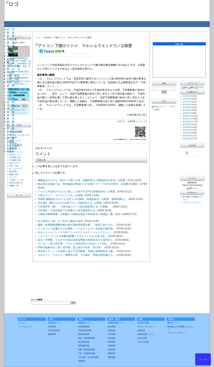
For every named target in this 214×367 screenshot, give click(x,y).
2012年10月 (188, 121)
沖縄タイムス (15, 140)
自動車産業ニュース (146, 334)
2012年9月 (187, 124)
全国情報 (111, 330)
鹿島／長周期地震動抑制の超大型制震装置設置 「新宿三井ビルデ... (76, 224)
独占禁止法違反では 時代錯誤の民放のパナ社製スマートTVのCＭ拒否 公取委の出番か (88, 184)
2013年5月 (187, 102)
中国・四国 (13, 79)
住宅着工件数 (14, 131)
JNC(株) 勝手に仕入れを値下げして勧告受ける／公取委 (70, 202)
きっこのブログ (15, 169)
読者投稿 (12, 148)
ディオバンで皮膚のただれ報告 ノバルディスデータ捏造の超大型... (76, 228)
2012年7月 (187, 130)
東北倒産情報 (83, 334)
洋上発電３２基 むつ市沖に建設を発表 (60, 221)
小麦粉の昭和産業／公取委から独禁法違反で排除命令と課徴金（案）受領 (79, 214)
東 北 (10, 62)
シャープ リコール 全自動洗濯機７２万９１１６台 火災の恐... (72, 236)
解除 (24, 99)
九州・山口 (13, 82)
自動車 (10, 141)
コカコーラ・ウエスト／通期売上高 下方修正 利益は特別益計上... (76, 255)
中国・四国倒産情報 (86, 353)
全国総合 (12, 92)
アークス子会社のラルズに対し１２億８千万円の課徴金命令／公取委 (76, 191)
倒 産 (10, 46)
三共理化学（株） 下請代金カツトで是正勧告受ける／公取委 (74, 206)
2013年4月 (187, 104)
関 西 (10, 121)
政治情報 (111, 327)
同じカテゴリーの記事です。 (51, 172)
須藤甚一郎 (14, 186)
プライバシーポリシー (192, 202)
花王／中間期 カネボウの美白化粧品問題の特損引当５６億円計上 (75, 240)
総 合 (10, 32)
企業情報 (47, 37)
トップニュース (15, 26)
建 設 (10, 42)
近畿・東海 (13, 75)
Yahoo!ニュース (16, 129)
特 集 (10, 128)
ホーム (10, 23)
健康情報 (141, 330)
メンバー (13, 177)
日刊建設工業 (15, 157)
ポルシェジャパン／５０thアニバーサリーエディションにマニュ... (75, 232)
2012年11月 (188, 119)
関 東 (10, 72)
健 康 (10, 138)
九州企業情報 (54, 330)
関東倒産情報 (83, 346)
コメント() (142, 121)
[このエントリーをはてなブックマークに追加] (41, 51)
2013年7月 (187, 96)
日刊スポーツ (15, 163)
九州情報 (111, 334)
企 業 (10, 36)
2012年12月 (188, 116)
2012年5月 (187, 136)
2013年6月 (187, 99)
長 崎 (10, 112)
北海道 (10, 59)
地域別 (10, 52)
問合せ (10, 151)
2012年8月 (187, 127)
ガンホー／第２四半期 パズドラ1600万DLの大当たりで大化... (73, 243)
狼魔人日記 (14, 174)
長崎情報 (111, 353)
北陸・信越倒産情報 (86, 338)
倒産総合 (12, 49)
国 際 (10, 125)
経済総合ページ (54, 323)
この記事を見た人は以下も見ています (56, 166)
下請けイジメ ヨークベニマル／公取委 (60, 195)
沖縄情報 (111, 346)
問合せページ (173, 323)
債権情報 (82, 361)
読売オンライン (15, 154)
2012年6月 (187, 133)
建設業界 (52, 334)
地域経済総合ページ (116, 323)
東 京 (10, 69)
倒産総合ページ (84, 323)
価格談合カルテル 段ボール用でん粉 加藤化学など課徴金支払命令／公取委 (81, 180)
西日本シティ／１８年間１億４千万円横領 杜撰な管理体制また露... (76, 251)
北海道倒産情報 (84, 330)
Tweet (49, 51)
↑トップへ (203, 359)
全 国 (10, 55)
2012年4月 (187, 138)
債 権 (10, 85)
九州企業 (12, 39)
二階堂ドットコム (16, 180)
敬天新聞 (13, 171)
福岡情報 (111, 349)
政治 (9, 95)
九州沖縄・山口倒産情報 (88, 357)
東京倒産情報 (83, 342)
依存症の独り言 (15, 183)
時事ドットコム (15, 152)
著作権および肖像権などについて (180, 328)
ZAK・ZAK (13, 166)
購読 (16, 99)
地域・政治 (13, 88)
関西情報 (111, 342)
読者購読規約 (15, 106)
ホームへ (22, 323)
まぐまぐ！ (24, 113)
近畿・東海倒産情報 (86, 349)
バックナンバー (18, 110)
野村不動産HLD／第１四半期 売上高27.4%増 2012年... (70, 247)
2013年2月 (187, 110)
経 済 (10, 29)
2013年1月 (187, 113)
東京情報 (111, 338)
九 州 (10, 105)
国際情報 (111, 357)
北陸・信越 (13, 65)
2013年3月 (187, 107)
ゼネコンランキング (18, 135)
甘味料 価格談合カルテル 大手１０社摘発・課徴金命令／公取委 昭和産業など (82, 199)
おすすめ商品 (14, 145)
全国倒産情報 (83, 327)
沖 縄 (10, 115)
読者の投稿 (142, 338)
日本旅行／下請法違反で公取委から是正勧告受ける (66, 210)
